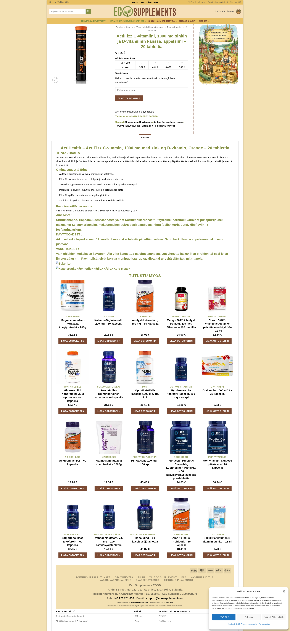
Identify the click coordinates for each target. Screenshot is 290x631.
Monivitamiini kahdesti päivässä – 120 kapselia (217, 464)
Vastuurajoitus (264, 624)
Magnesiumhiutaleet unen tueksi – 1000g (109, 462)
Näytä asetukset (274, 616)
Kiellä (249, 616)
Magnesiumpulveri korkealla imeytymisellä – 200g (72, 324)
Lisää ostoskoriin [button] (72, 341)
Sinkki (157, 121)
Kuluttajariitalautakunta (138, 602)
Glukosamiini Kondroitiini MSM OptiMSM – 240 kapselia (72, 395)
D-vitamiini (145, 121)
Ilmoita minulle (129, 98)
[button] (283, 591)
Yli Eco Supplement (197, 2)
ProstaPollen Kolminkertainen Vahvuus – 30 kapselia (108, 394)
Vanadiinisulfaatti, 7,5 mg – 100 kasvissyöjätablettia (109, 541)
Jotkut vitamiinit (174, 27)
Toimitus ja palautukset (218, 2)
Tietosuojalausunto (249, 624)
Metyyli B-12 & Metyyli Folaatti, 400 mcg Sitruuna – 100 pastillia (181, 324)
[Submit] (88, 11)
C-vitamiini (131, 121)
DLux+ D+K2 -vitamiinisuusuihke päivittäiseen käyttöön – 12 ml (217, 325)
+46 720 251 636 (123, 598)
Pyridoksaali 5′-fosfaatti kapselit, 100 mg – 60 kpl (181, 394)
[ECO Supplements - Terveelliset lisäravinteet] (145, 11)
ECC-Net (169, 602)
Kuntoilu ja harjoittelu (161, 21)
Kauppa (129, 27)
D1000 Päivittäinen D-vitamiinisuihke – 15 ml (217, 539)
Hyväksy (224, 616)
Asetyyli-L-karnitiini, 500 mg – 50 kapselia (145, 322)
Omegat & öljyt (187, 21)
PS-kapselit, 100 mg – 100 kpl (145, 462)
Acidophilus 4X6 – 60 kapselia (72, 462)
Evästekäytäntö (233, 624)
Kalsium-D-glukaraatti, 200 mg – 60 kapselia (108, 322)
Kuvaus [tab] (145, 137)
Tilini (141, 577)
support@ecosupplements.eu (164, 598)
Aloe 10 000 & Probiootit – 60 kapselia (181, 541)
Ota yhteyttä (235, 2)
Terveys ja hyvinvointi (94, 21)
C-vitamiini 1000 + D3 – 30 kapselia (217, 392)
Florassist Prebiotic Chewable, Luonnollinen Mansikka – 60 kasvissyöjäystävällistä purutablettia (181, 469)
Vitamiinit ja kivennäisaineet (127, 21)
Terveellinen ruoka (172, 121)
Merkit (203, 21)
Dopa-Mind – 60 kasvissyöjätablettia (145, 539)
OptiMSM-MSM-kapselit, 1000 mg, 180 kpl (145, 394)
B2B (183, 577)
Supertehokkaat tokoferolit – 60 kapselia (72, 541)
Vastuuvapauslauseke (115, 580)
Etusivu (119, 27)
